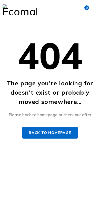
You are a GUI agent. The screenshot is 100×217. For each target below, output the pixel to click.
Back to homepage (50, 132)
